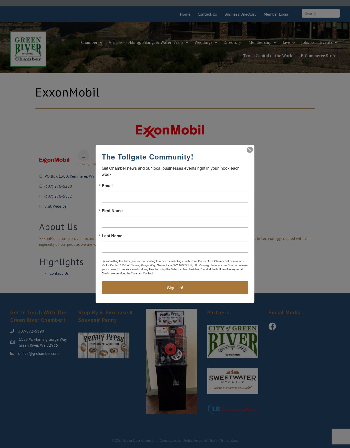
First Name (112, 211)
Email (107, 186)
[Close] (250, 150)
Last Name (112, 236)
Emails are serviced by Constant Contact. (127, 273)
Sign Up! (175, 288)
